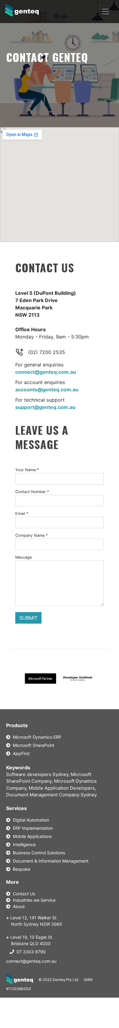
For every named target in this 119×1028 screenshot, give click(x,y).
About (17, 906)
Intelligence (23, 844)
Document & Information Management (49, 860)
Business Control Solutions (37, 852)
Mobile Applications (31, 836)
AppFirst (20, 753)
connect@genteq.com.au (31, 961)
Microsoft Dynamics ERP (35, 737)
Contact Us (22, 893)
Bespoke (20, 869)
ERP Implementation (31, 828)
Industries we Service (33, 900)
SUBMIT (28, 618)
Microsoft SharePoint (32, 745)
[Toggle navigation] (105, 11)
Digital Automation (29, 819)
